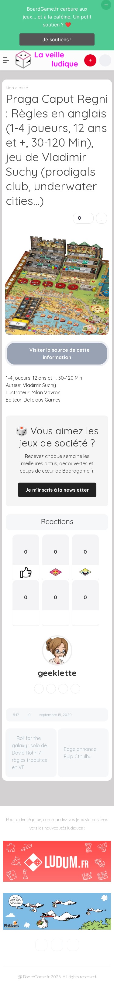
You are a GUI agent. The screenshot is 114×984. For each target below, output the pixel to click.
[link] (101, 218)
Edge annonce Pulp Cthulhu (80, 752)
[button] (9, 60)
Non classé (17, 87)
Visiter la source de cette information (59, 353)
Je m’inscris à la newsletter (57, 490)
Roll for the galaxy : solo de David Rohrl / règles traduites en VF (29, 752)
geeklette (57, 673)
